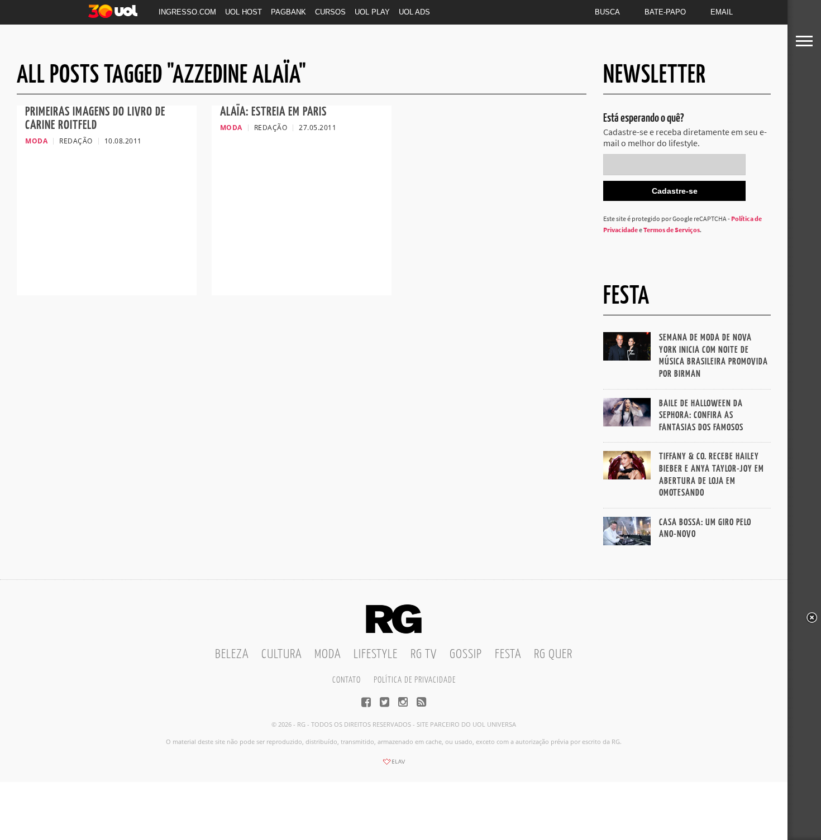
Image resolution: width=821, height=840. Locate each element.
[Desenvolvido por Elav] (394, 765)
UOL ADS (414, 12)
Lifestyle (376, 654)
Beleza (232, 654)
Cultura (281, 654)
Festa (508, 654)
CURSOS (330, 12)
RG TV (423, 654)
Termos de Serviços (671, 229)
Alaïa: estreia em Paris (273, 111)
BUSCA (607, 12)
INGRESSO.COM (187, 12)
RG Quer (553, 654)
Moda (327, 654)
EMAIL (721, 12)
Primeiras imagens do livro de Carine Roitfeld (95, 118)
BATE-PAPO (665, 12)
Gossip (466, 654)
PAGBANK (288, 12)
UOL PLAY (372, 12)
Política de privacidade (415, 680)
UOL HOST (243, 12)
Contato (346, 680)
